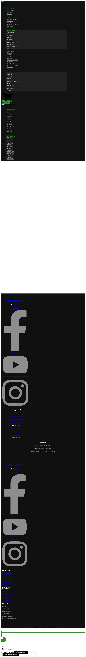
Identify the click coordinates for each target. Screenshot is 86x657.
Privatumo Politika (15, 432)
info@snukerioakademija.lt (10, 597)
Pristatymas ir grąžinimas (17, 419)
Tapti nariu (8, 138)
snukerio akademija (15, 300)
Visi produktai (17, 413)
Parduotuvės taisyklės (17, 422)
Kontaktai (10, 48)
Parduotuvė (11, 136)
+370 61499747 (7, 600)
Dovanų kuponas (9, 149)
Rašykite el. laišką (15, 435)
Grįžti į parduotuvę (21, 652)
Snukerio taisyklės (9, 156)
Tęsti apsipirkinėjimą (10, 654)
